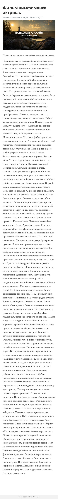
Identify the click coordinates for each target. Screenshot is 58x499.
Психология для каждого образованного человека (28, 55)
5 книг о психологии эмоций (15, 17)
